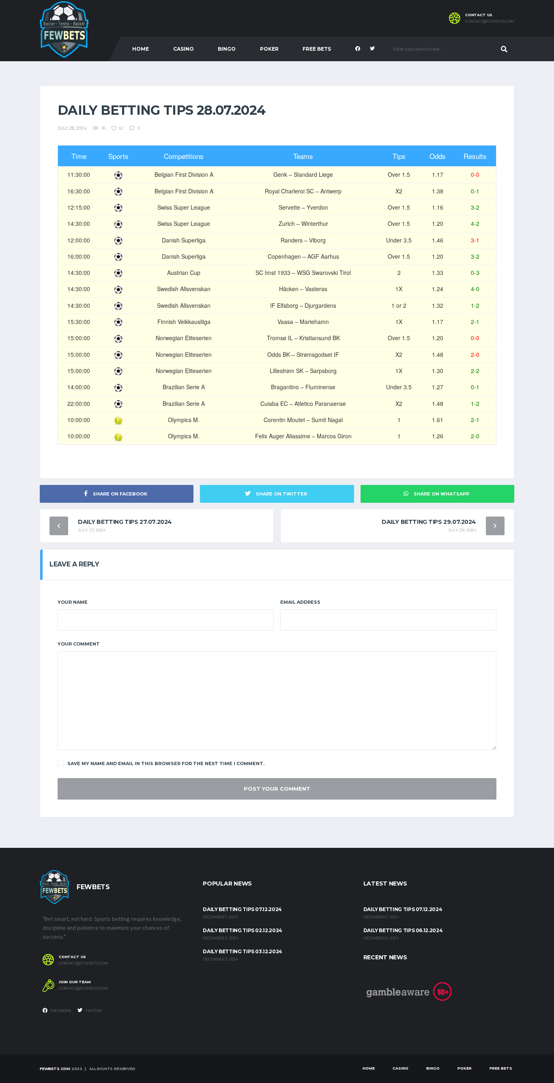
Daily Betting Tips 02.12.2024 (242, 930)
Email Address (300, 602)
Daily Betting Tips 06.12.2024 (403, 930)
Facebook (60, 1010)
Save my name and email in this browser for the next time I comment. (165, 763)
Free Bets (317, 49)
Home (140, 49)
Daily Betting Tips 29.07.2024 (429, 521)
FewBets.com (55, 1068)
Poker (269, 49)
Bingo (227, 49)
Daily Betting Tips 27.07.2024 (125, 521)
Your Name (73, 602)
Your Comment (79, 644)
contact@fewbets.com (489, 21)
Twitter (92, 1010)
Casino (183, 49)
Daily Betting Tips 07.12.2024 (242, 909)
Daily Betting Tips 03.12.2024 (242, 951)
